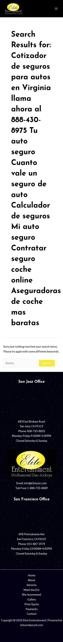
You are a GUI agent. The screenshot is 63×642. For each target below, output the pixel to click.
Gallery (31, 599)
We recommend (31, 594)
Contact (32, 613)
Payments (32, 609)
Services (32, 584)
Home (31, 575)
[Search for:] (21, 363)
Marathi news (43, 629)
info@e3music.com (35, 483)
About (31, 580)
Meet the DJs (31, 589)
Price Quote (31, 604)
